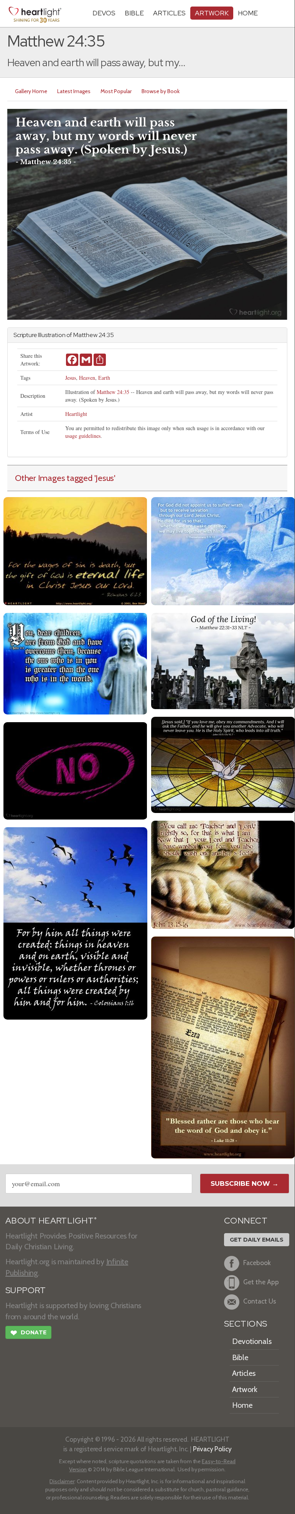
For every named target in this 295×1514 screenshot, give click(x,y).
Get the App (261, 1282)
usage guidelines (83, 435)
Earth (104, 377)
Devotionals (252, 1341)
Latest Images (74, 91)
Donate (28, 1333)
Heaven (87, 377)
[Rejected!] (75, 769)
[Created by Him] (75, 922)
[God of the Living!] (223, 660)
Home (242, 1405)
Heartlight (76, 413)
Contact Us (259, 1301)
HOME (248, 12)
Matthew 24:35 (113, 392)
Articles (169, 12)
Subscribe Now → (245, 1183)
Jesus (70, 377)
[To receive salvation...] (223, 550)
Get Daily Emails (256, 1239)
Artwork (212, 12)
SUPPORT (25, 1290)
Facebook (257, 1263)
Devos (103, 12)
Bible (134, 12)
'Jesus (104, 477)
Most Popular (116, 91)
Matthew (85, 335)
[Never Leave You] (223, 764)
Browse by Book (161, 91)
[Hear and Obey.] (223, 1046)
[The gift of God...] (75, 550)
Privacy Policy (212, 1449)
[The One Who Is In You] (75, 662)
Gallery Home (31, 91)
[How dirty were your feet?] (223, 873)
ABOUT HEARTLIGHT (51, 1220)
